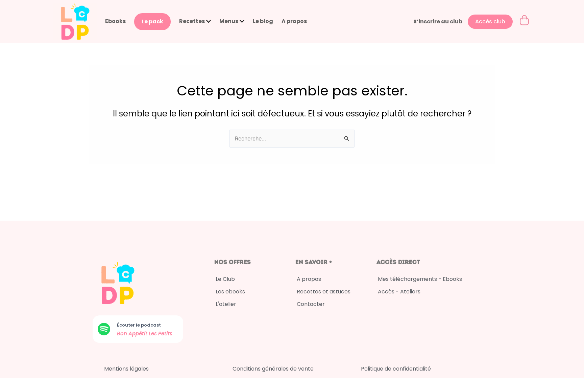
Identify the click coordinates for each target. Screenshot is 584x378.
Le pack (152, 21)
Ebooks (115, 21)
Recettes (192, 21)
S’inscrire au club (437, 21)
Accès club (490, 21)
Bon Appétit (133, 333)
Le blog (263, 21)
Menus (228, 21)
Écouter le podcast (139, 325)
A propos (294, 21)
